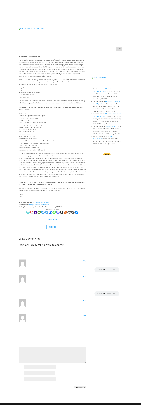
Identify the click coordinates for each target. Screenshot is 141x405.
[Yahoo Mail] (35, 212)
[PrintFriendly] (28, 212)
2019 (97, 214)
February (100, 191)
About (54, 10)
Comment (22, 345)
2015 (97, 226)
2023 (97, 202)
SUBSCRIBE (52, 219)
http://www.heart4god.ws (41, 202)
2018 (97, 217)
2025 (97, 197)
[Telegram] (43, 212)
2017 (97, 220)
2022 (97, 205)
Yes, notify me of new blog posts (31, 384)
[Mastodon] (58, 212)
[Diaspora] (61, 212)
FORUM (91, 10)
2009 (97, 244)
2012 (97, 235)
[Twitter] (47, 212)
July (98, 176)
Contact (78, 10)
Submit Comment (80, 387)
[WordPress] (69, 212)
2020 (97, 211)
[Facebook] (50, 212)
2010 (97, 241)
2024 (97, 199)
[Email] (39, 212)
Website (21, 379)
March (99, 188)
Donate (85, 10)
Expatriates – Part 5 (111, 126)
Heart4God (70, 10)
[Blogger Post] (73, 212)
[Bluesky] (76, 212)
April (98, 185)
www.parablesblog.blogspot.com (39, 204)
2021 (97, 208)
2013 (97, 232)
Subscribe (62, 10)
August (99, 165)
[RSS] (65, 212)
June (98, 179)
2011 (97, 238)
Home (49, 10)
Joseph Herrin (25, 51)
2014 (97, 229)
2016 (97, 223)
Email (21, 373)
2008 (97, 247)
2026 (97, 163)
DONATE (52, 227)
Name (21, 367)
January (99, 194)
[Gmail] (32, 212)
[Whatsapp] (54, 212)
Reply (84, 261)
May (98, 182)
